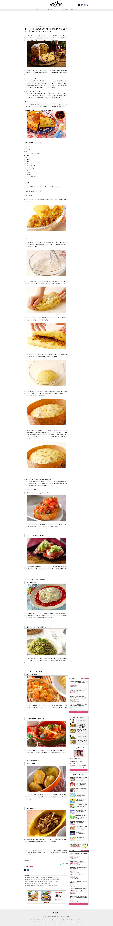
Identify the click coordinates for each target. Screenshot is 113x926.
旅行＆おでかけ (66, 9)
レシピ (29, 26)
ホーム (25, 26)
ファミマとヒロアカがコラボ (77, 763)
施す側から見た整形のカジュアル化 (78, 765)
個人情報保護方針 (55, 916)
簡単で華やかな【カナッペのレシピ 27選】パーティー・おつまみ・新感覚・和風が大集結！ (41, 885)
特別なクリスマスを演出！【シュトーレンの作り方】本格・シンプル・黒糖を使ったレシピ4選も (42, 881)
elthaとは (44, 916)
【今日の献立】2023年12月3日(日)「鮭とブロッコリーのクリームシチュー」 (38, 883)
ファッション (58, 9)
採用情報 (68, 916)
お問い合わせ (63, 916)
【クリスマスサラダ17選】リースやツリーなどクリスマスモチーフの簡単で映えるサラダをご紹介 (42, 877)
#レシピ (30, 866)
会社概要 (49, 916)
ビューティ (47, 9)
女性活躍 (76, 9)
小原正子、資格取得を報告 (76, 761)
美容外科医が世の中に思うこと (77, 767)
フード (52, 9)
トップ (36, 9)
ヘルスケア (41, 9)
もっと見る (79, 770)
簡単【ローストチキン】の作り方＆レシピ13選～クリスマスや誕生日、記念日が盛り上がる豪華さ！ (42, 879)
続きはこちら (79, 711)
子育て (71, 9)
